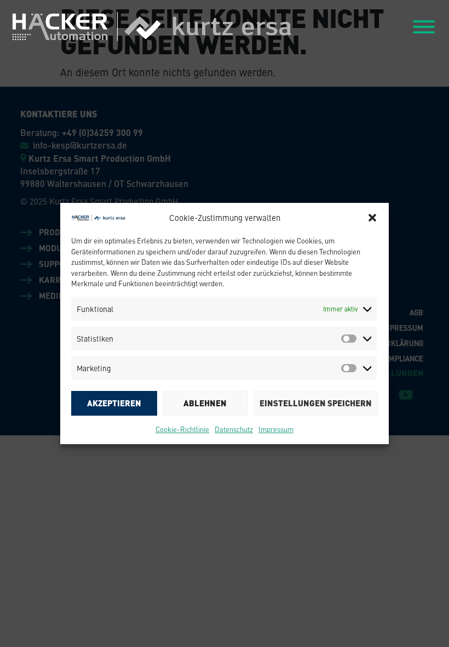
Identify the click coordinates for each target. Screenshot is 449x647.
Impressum (275, 429)
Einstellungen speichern (316, 403)
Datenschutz (234, 429)
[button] (372, 217)
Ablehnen (205, 403)
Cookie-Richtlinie (182, 429)
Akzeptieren (114, 403)
